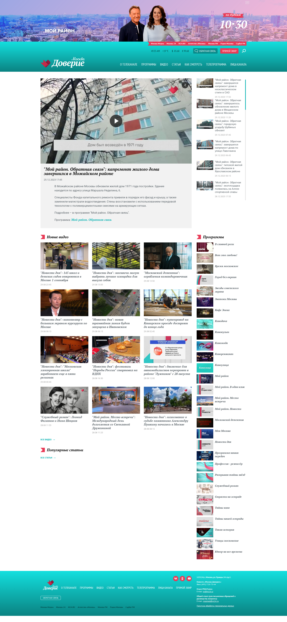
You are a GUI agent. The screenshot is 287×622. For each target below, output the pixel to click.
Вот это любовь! (226, 255)
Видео (164, 64)
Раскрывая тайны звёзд (230, 475)
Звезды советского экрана (227, 289)
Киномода (221, 343)
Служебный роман (226, 486)
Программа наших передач (227, 454)
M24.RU (182, 43)
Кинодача (221, 321)
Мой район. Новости (228, 409)
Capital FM (240, 43)
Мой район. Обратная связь (91, 220)
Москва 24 (171, 43)
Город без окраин (225, 277)
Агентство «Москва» (197, 43)
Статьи (176, 64)
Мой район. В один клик (230, 387)
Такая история (224, 529)
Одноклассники (182, 578)
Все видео (46, 439)
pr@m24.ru (208, 591)
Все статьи (46, 458)
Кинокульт (222, 332)
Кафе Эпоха (222, 310)
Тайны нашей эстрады (229, 518)
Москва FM (213, 43)
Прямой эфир (229, 51)
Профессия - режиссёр (228, 464)
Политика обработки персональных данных (215, 606)
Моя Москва (223, 431)
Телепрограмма (216, 64)
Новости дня (223, 442)
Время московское (226, 266)
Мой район (222, 376)
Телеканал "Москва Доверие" (63, 62)
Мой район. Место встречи (227, 399)
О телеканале (128, 64)
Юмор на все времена (228, 551)
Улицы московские (227, 540)
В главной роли (224, 244)
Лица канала (238, 64)
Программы (148, 64)
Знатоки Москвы (226, 299)
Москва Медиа (157, 43)
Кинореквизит (224, 354)
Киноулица (222, 365)
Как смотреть (193, 64)
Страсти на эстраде (228, 497)
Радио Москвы (227, 43)
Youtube (189, 578)
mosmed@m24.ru (211, 601)
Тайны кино (222, 508)
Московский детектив (229, 420)
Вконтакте (175, 578)
